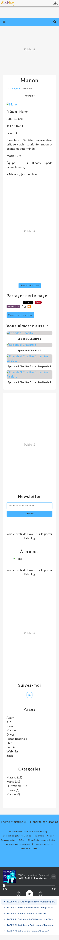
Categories (16, 88)
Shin (9, 743)
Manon (11, 730)
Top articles (39, 836)
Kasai (10, 726)
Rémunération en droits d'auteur (42, 840)
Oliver (10, 734)
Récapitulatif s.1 (17, 739)
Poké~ (31, 534)
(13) (14, 777)
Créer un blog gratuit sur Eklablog (16, 836)
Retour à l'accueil (29, 285)
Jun (9, 722)
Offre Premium (12, 844)
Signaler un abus (8, 840)
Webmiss (13, 751)
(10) (13, 781)
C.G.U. (22, 840)
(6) (13, 790)
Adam (10, 717)
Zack (10, 755)
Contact (50, 836)
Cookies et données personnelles (36, 844)
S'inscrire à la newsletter (20, 315)
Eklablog (53, 822)
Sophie (11, 747)
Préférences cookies (29, 848)
